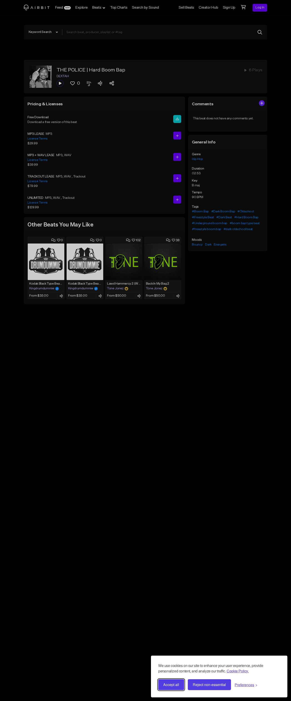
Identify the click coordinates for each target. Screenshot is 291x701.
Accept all (171, 684)
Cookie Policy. (237, 671)
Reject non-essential (209, 684)
